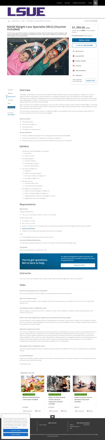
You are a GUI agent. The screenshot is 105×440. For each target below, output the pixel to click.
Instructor (10, 100)
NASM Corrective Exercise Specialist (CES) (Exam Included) (83, 399)
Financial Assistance (74, 426)
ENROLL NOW (84, 40)
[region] (15, 426)
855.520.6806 (11, 114)
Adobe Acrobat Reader (28, 228)
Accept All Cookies (16, 430)
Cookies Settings (15, 434)
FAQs (9, 103)
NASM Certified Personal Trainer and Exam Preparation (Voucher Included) (57, 400)
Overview (10, 90)
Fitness (23, 21)
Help (71, 428)
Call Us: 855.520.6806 (90, 21)
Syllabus (10, 93)
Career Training (42, 425)
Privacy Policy (55, 436)
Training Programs (16, 21)
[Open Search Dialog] (95, 3)
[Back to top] (52, 422)
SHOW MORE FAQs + (25, 364)
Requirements (12, 96)
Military (71, 425)
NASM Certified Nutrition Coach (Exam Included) (31, 398)
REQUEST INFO (90, 81)
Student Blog (86, 425)
